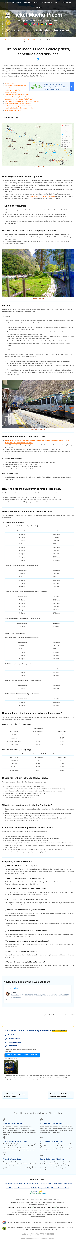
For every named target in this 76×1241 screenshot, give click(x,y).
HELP (56, 2)
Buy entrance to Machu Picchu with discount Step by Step (60, 1095)
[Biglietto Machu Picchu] (46, 24)
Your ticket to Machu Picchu (12, 1123)
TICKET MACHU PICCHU (12, 2)
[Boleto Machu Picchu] (25, 24)
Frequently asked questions (13, 110)
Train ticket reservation (11, 88)
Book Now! (38, 7)
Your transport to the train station (51, 1123)
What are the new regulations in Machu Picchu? (14, 1095)
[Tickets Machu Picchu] (42, 24)
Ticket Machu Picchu (38, 14)
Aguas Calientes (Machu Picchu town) (43, 196)
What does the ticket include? (60, 1188)
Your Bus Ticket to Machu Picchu (51, 1141)
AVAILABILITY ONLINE (31, 2)
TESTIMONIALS (47, 2)
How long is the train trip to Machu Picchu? (17, 97)
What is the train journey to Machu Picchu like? (19, 106)
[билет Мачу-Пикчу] (50, 24)
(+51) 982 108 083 (40, 1207)
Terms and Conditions (36, 1199)
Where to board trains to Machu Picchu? (17, 94)
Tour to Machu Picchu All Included (52, 1159)
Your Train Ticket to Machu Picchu (15, 1141)
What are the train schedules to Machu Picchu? (19, 99)
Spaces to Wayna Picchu (31, 1183)
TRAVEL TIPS (65, 2)
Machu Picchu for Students (22, 1188)
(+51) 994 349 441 (63, 1207)
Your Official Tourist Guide (12, 1159)
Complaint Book (48, 1199)
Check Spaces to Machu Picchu (13, 1183)
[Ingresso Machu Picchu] (30, 24)
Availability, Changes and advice (40, 1188)
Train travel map (9, 83)
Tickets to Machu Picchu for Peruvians (51, 1183)
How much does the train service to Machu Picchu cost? (22, 101)
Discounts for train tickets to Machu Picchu (17, 103)
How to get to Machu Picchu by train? (16, 85)
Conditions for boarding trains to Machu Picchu (19, 108)
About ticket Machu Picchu (22, 1199)
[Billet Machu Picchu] (38, 24)
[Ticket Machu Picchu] (34, 24)
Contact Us (56, 1199)
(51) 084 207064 (20, 1207)
